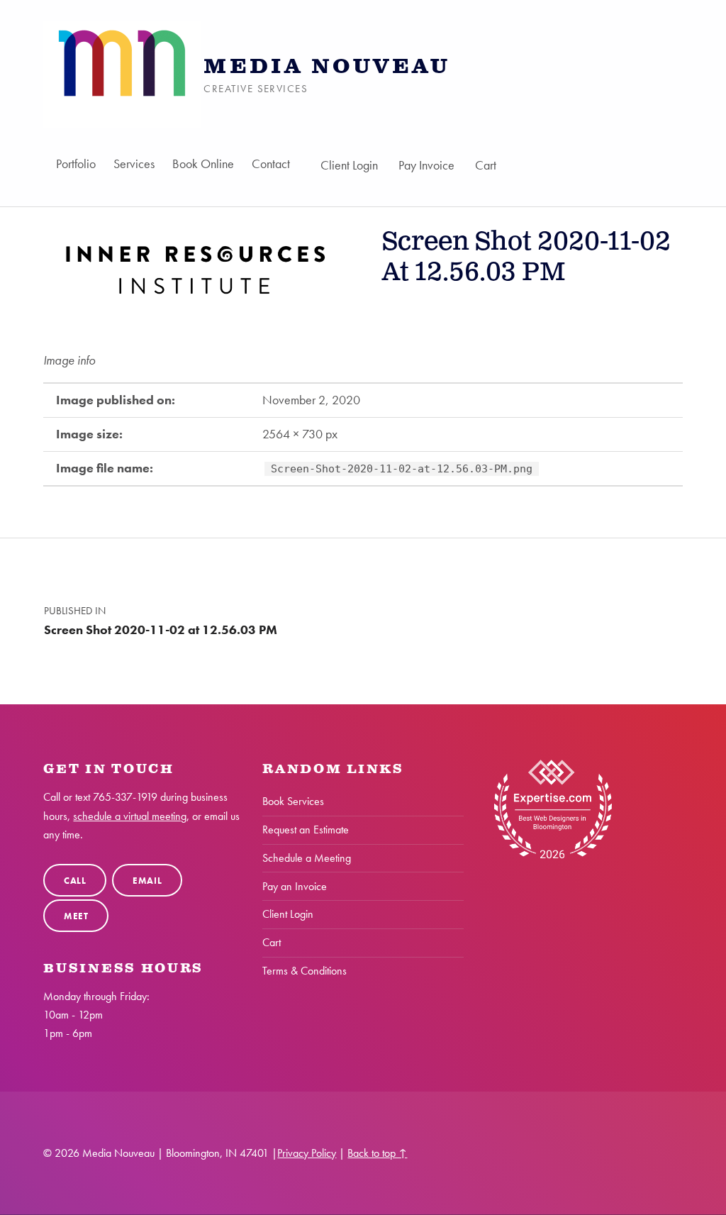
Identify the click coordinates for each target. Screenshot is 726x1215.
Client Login (349, 165)
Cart (485, 165)
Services (134, 163)
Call (75, 881)
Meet (76, 916)
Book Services (293, 801)
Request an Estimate (305, 829)
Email (147, 881)
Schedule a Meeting (306, 857)
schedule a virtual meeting (129, 816)
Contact (271, 163)
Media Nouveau (326, 67)
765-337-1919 (125, 796)
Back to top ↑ (377, 1152)
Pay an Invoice (294, 886)
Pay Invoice (426, 165)
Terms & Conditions (304, 970)
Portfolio (76, 163)
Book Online (203, 163)
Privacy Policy (306, 1152)
